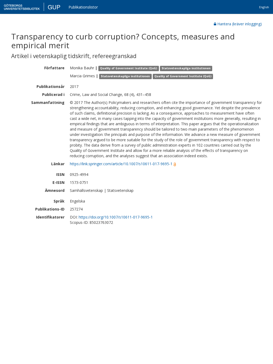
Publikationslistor (83, 7)
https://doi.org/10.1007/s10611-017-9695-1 (116, 217)
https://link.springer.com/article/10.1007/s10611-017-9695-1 (121, 163)
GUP (54, 7)
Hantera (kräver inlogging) (239, 23)
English (264, 7)
